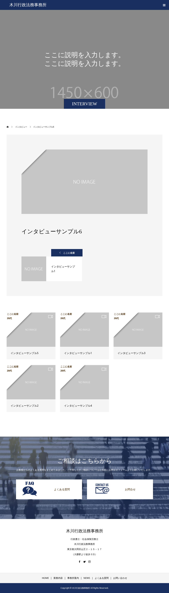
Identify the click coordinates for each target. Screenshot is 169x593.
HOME (45, 577)
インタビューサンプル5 (24, 353)
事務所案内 (73, 577)
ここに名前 (69, 252)
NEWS (87, 577)
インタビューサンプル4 (78, 405)
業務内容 (58, 577)
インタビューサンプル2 (24, 405)
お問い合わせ (120, 577)
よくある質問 (102, 577)
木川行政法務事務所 (28, 5)
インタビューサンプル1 (78, 353)
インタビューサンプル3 (131, 353)
